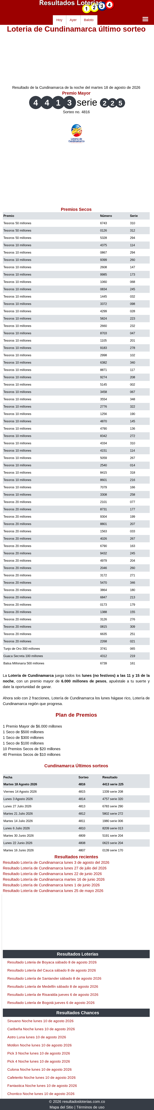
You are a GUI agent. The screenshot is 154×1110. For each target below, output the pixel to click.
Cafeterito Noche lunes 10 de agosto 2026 (41, 1078)
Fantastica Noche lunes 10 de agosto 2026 (42, 1086)
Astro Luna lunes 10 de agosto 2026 (36, 1037)
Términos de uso (90, 1107)
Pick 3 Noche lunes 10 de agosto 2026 (38, 1053)
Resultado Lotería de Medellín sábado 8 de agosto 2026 (52, 986)
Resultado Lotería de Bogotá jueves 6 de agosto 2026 (51, 1003)
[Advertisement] (76, 58)
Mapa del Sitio (61, 1107)
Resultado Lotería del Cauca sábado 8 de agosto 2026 (51, 970)
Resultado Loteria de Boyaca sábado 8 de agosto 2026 (52, 962)
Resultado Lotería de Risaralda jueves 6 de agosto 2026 (52, 995)
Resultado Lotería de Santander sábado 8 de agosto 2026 (54, 978)
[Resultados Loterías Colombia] (77, 12)
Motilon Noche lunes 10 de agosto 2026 (39, 1045)
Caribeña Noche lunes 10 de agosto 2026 (41, 1029)
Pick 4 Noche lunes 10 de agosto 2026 (38, 1061)
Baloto (89, 20)
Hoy (59, 20)
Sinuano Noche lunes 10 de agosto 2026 (40, 1021)
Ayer (73, 20)
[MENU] (145, 19)
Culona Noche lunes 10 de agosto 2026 (39, 1069)
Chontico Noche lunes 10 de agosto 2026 (41, 1094)
